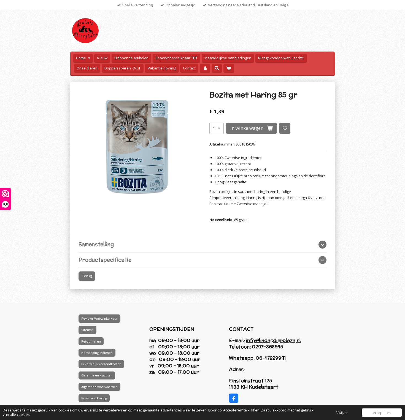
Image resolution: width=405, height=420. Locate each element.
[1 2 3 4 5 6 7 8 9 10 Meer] (216, 128)
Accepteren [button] (382, 412)
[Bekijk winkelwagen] (228, 68)
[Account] (205, 68)
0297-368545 (267, 346)
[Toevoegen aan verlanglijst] (284, 128)
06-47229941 (271, 358)
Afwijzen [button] (342, 412)
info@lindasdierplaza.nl (273, 340)
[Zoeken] (217, 68)
